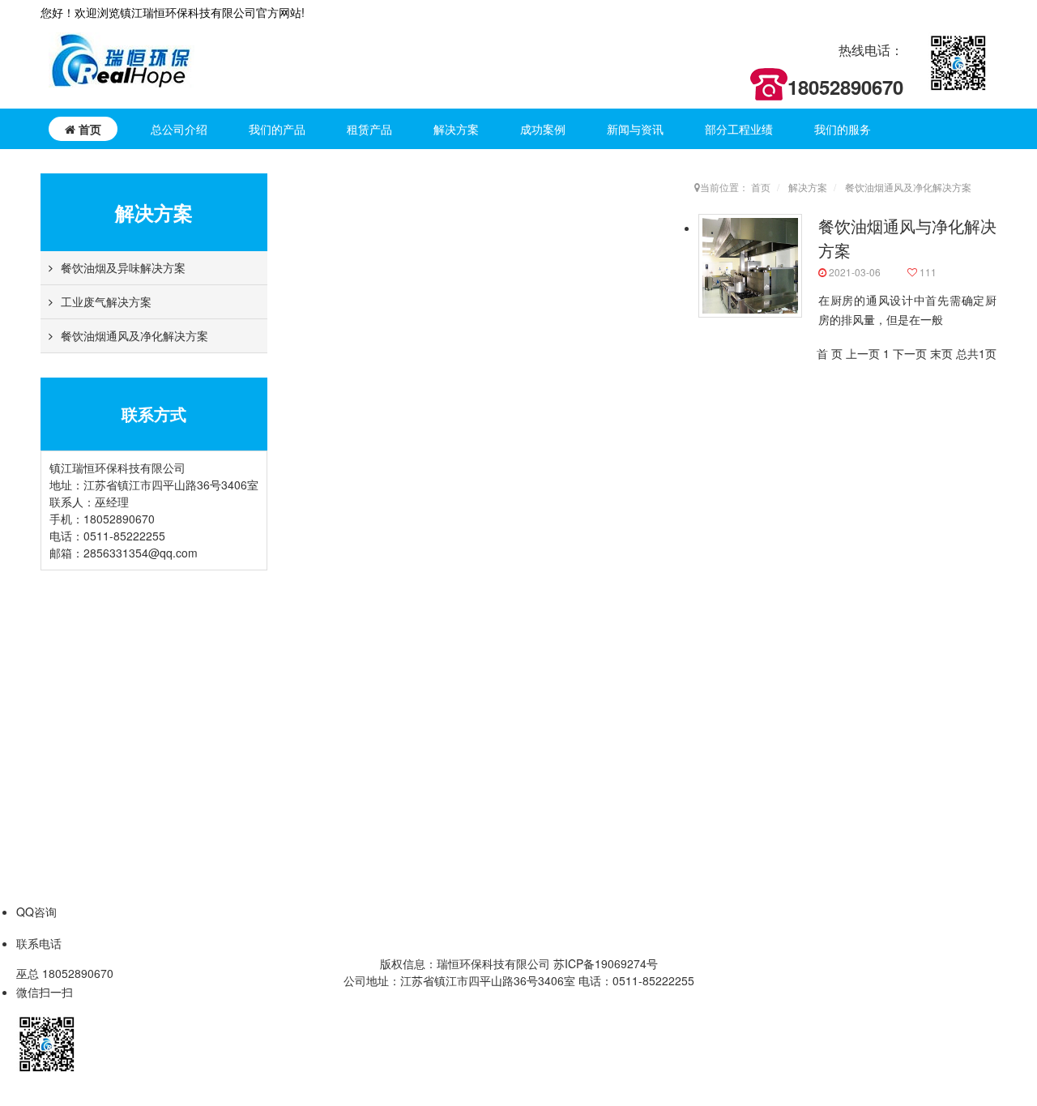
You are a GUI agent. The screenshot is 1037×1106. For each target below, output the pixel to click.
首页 (88, 129)
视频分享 (839, 704)
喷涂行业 (712, 704)
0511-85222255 (124, 535)
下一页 (910, 353)
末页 (941, 353)
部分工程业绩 (739, 129)
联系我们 (93, 728)
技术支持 (930, 680)
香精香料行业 (723, 801)
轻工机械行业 (723, 850)
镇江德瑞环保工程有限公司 (138, 680)
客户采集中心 (104, 704)
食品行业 (712, 753)
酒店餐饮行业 (723, 655)
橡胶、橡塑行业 (729, 728)
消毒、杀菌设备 (299, 704)
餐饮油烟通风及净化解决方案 (134, 335)
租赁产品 (369, 129)
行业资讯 (839, 680)
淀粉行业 (712, 826)
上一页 (863, 353)
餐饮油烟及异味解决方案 (123, 267)
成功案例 (542, 129)
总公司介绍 (179, 129)
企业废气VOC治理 (306, 680)
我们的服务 (842, 129)
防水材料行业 (723, 874)
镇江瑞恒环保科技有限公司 (138, 655)
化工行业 (712, 898)
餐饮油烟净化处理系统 (316, 655)
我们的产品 (277, 129)
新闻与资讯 (635, 129)
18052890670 (119, 518)
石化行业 (712, 680)
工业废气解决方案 (106, 301)
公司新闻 (839, 655)
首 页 (830, 353)
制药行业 (712, 777)
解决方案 (456, 129)
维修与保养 (935, 655)
